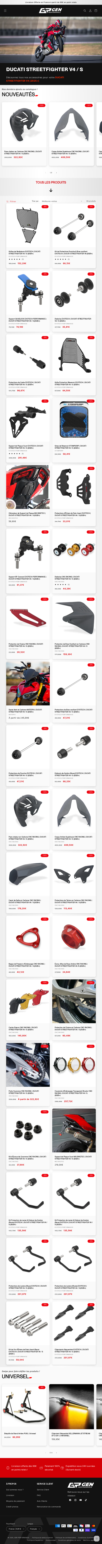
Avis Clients (42, 1501)
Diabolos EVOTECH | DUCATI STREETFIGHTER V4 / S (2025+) (73, 320)
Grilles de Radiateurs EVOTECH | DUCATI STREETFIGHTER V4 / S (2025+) (24, 253)
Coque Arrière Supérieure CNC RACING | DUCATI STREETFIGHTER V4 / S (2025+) (70, 153)
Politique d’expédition (35, 1540)
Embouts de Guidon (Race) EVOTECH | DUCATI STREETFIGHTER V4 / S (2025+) (73, 774)
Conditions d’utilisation (87, 1537)
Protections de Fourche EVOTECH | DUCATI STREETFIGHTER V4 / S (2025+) (25, 774)
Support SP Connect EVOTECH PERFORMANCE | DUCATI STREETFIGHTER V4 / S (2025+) (27, 578)
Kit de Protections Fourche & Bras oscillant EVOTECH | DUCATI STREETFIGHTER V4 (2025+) (74, 253)
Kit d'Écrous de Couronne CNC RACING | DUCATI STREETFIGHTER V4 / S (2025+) (27, 1158)
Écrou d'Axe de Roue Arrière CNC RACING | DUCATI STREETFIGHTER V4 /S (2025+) (71, 965)
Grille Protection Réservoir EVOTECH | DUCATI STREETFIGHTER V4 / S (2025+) (73, 383)
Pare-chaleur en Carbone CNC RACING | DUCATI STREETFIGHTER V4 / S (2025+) (23, 153)
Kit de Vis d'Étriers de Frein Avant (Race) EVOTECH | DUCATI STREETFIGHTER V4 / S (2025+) (26, 1352)
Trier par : (35, 201)
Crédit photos (12, 1507)
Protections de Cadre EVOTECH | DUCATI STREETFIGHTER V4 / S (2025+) (25, 383)
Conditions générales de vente (69, 1540)
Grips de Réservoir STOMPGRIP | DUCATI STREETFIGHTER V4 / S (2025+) (70, 447)
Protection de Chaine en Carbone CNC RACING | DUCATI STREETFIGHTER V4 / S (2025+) (73, 1029)
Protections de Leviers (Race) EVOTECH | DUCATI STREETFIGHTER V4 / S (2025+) (28, 1287)
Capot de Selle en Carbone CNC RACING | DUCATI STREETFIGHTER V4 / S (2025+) (25, 901)
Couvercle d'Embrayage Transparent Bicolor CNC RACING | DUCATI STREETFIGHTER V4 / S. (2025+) (73, 1093)
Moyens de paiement (15, 1501)
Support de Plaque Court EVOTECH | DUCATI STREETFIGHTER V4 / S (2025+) (26, 447)
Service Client (43, 1490)
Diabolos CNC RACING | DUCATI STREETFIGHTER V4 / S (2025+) (67, 578)
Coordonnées (51, 1540)
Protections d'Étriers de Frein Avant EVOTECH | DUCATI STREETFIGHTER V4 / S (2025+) (73, 514)
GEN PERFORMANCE (21, 1537)
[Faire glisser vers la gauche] (45, 172)
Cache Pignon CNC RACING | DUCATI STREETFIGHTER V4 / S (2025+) (23, 1029)
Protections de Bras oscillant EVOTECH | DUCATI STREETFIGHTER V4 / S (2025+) (74, 711)
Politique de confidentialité (66, 1537)
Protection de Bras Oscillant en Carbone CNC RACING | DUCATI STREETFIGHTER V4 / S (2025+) (72, 646)
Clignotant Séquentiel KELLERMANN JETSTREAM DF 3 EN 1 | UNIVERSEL (71, 1435)
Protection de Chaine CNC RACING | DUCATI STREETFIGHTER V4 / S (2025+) (26, 645)
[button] (5, 10)
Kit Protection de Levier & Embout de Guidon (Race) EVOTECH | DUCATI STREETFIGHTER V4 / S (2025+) (74, 1222)
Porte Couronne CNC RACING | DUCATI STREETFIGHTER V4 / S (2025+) (24, 1092)
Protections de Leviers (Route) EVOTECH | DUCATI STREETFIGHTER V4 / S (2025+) (71, 1287)
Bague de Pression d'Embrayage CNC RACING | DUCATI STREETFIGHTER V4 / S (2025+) (27, 965)
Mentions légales (89, 1540)
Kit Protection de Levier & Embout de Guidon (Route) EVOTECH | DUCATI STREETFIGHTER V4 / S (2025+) (28, 1222)
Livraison (10, 1495)
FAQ (39, 1495)
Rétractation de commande (49, 1507)
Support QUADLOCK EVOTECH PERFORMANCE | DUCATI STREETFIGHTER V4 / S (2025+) (28, 320)
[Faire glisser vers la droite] (56, 172)
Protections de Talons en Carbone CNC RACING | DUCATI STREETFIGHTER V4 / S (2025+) (73, 901)
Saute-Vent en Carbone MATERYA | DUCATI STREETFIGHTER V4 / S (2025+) (25, 711)
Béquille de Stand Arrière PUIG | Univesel (20, 1433)
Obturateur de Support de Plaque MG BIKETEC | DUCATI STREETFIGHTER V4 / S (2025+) (27, 514)
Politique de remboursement (42, 1537)
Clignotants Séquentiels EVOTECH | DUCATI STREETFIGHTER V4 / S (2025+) (72, 1351)
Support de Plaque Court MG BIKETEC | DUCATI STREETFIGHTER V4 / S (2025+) (73, 1158)
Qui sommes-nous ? (14, 1490)
